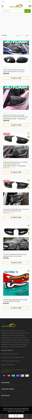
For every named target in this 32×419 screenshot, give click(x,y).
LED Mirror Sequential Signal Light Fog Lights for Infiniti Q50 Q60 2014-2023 (15, 300)
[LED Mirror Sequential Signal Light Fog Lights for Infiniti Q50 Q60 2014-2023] (16, 283)
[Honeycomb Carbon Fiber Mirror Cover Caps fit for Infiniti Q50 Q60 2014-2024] (16, 192)
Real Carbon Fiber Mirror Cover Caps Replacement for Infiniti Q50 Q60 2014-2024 (15, 116)
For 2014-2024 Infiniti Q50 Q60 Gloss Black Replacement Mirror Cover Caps (15, 255)
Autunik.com (6, 67)
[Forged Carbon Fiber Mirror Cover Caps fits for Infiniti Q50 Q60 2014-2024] (16, 145)
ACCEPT (16, 416)
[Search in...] (27, 11)
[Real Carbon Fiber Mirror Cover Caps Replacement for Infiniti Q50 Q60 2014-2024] (16, 98)
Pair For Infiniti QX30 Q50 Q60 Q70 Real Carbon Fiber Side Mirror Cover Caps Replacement (14, 71)
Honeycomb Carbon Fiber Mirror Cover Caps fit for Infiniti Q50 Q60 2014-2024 (16, 210)
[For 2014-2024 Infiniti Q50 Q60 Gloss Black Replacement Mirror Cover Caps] (16, 237)
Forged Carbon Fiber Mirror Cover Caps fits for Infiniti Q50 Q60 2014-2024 (15, 163)
